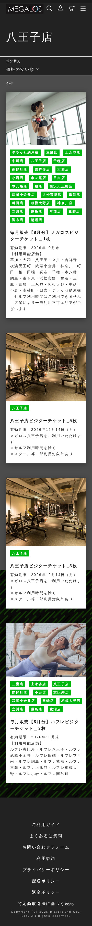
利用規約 (46, 858)
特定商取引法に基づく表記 (46, 903)
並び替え (13, 61)
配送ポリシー (46, 881)
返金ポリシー (46, 892)
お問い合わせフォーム (46, 847)
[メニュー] (83, 9)
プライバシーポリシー (46, 870)
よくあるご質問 (46, 836)
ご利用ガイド (46, 824)
